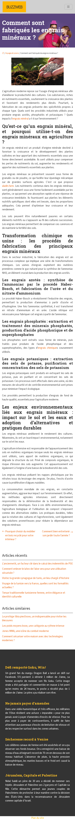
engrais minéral (20, 119)
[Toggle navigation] (68, 7)
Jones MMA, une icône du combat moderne (25, 631)
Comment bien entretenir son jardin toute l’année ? (56, 533)
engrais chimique (47, 348)
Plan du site (37, 818)
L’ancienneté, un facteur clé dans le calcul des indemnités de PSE (37, 563)
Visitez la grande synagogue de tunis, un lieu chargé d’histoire (35, 578)
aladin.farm (8, 186)
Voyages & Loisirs (12, 53)
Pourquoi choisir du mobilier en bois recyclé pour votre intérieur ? (20, 535)
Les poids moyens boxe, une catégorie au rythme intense (33, 626)
